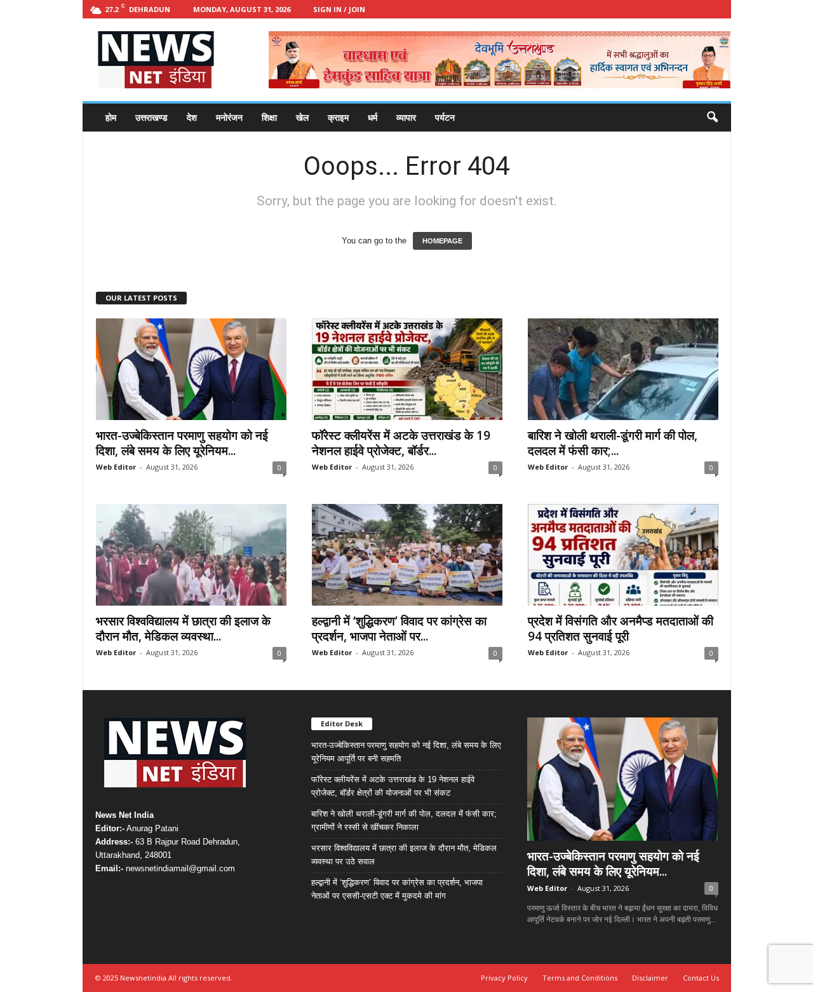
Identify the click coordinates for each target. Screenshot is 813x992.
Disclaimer (650, 977)
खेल (302, 117)
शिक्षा (269, 117)
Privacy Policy (504, 977)
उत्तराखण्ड (151, 117)
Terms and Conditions (579, 977)
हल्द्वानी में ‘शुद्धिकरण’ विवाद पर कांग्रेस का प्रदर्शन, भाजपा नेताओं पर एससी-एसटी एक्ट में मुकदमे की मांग (397, 889)
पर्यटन (445, 117)
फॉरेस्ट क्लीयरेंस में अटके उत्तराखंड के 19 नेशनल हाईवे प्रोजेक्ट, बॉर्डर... (401, 443)
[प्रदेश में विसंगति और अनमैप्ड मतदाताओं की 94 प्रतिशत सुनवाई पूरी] (623, 555)
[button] (712, 118)
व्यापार (406, 117)
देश (192, 117)
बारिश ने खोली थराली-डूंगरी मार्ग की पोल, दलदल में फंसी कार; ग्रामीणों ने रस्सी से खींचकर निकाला (404, 820)
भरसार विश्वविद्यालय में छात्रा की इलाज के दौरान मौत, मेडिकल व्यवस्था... (183, 628)
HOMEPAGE (442, 241)
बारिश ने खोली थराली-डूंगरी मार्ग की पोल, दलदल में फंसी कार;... (612, 443)
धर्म (372, 117)
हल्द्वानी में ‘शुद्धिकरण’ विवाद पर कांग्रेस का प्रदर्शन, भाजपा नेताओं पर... (399, 628)
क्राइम (338, 117)
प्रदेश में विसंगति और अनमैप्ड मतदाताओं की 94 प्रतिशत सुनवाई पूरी (620, 628)
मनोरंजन (229, 117)
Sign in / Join (339, 9)
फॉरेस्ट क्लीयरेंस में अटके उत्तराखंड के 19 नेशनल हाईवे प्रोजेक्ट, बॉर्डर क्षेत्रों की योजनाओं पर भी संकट (392, 786)
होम (110, 117)
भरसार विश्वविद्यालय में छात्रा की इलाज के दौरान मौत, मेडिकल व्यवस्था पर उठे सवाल (404, 854)
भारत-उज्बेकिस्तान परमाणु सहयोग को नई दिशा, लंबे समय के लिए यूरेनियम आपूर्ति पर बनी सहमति (406, 751)
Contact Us (701, 977)
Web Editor (116, 467)
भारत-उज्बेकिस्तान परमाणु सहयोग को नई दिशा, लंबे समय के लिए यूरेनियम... (182, 443)
